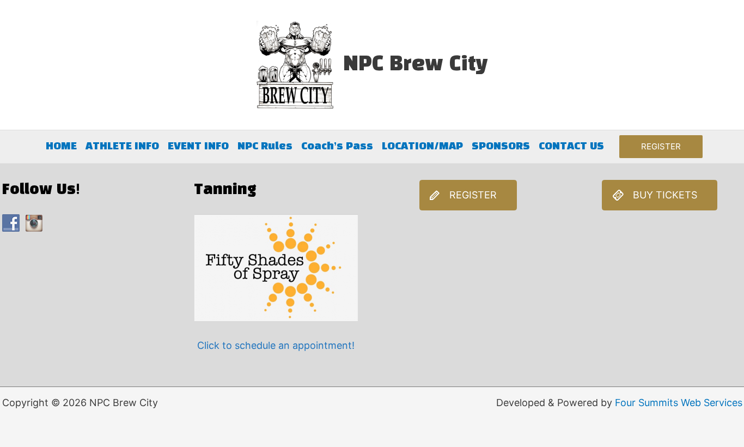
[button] (661, 147)
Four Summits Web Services (678, 402)
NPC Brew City (415, 64)
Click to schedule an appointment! (276, 345)
